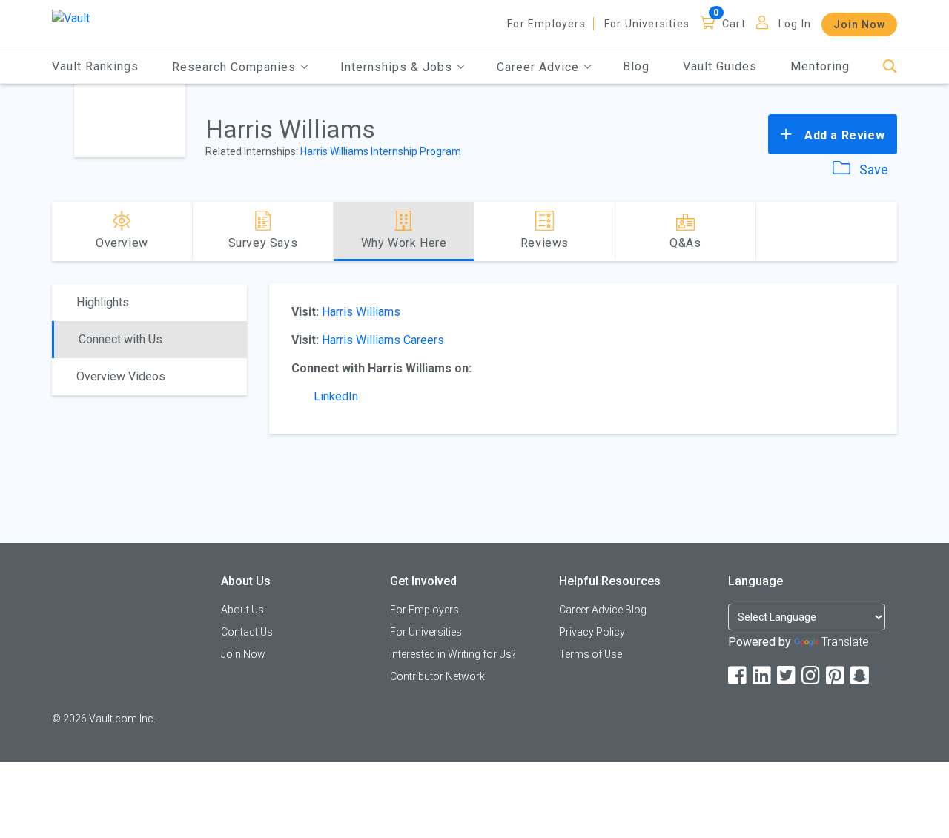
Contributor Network (437, 676)
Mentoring (820, 66)
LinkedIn (336, 396)
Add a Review (842, 135)
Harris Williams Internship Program (380, 151)
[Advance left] (58, 231)
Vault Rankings (95, 66)
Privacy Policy (592, 632)
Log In (794, 24)
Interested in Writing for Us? (453, 654)
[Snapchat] (860, 675)
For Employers (546, 24)
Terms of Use (590, 654)
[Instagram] (811, 675)
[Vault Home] (71, 17)
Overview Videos (120, 376)
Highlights (102, 302)
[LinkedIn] (763, 675)
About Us (242, 610)
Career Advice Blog (603, 610)
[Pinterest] (836, 675)
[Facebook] (738, 675)
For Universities (647, 24)
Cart (734, 24)
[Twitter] (787, 675)
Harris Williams (361, 312)
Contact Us (247, 632)
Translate (845, 642)
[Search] (890, 67)
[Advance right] (891, 231)
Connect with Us (120, 339)
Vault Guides (720, 66)
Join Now (859, 24)
